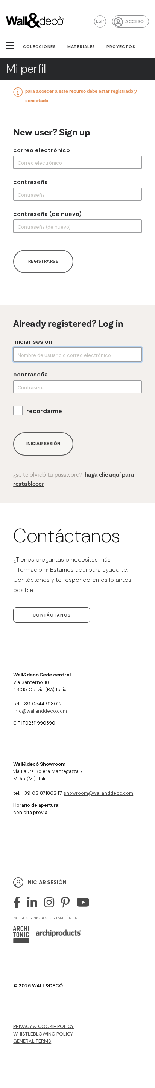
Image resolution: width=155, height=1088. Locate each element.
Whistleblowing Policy (43, 1034)
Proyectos (120, 46)
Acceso (134, 21)
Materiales (81, 46)
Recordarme (44, 411)
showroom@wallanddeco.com (98, 793)
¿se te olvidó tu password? (73, 479)
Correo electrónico (41, 150)
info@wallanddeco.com (40, 711)
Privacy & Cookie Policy (43, 1026)
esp (100, 21)
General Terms (32, 1041)
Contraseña (30, 182)
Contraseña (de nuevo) (47, 214)
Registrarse (43, 261)
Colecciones (39, 46)
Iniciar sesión (32, 342)
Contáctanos (52, 615)
